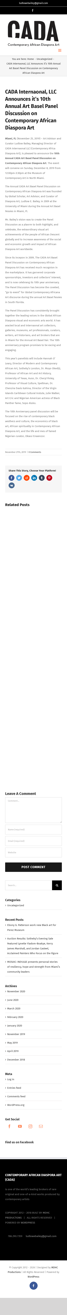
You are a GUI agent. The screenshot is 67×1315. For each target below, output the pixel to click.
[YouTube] (20, 1126)
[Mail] (41, 1126)
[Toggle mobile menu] (60, 50)
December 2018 (16, 1059)
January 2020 (14, 1025)
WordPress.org (15, 1105)
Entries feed (14, 1087)
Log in (10, 1079)
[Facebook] (9, 1126)
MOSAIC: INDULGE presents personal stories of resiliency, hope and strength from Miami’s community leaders (33, 966)
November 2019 (16, 1034)
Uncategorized (15, 905)
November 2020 (16, 991)
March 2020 (13, 1008)
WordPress (33, 1276)
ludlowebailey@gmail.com (33, 3)
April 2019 (13, 1051)
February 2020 (15, 1017)
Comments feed (16, 1096)
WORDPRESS (28, 1222)
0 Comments (35, 452)
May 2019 (12, 1042)
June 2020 (12, 1000)
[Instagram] (30, 1126)
